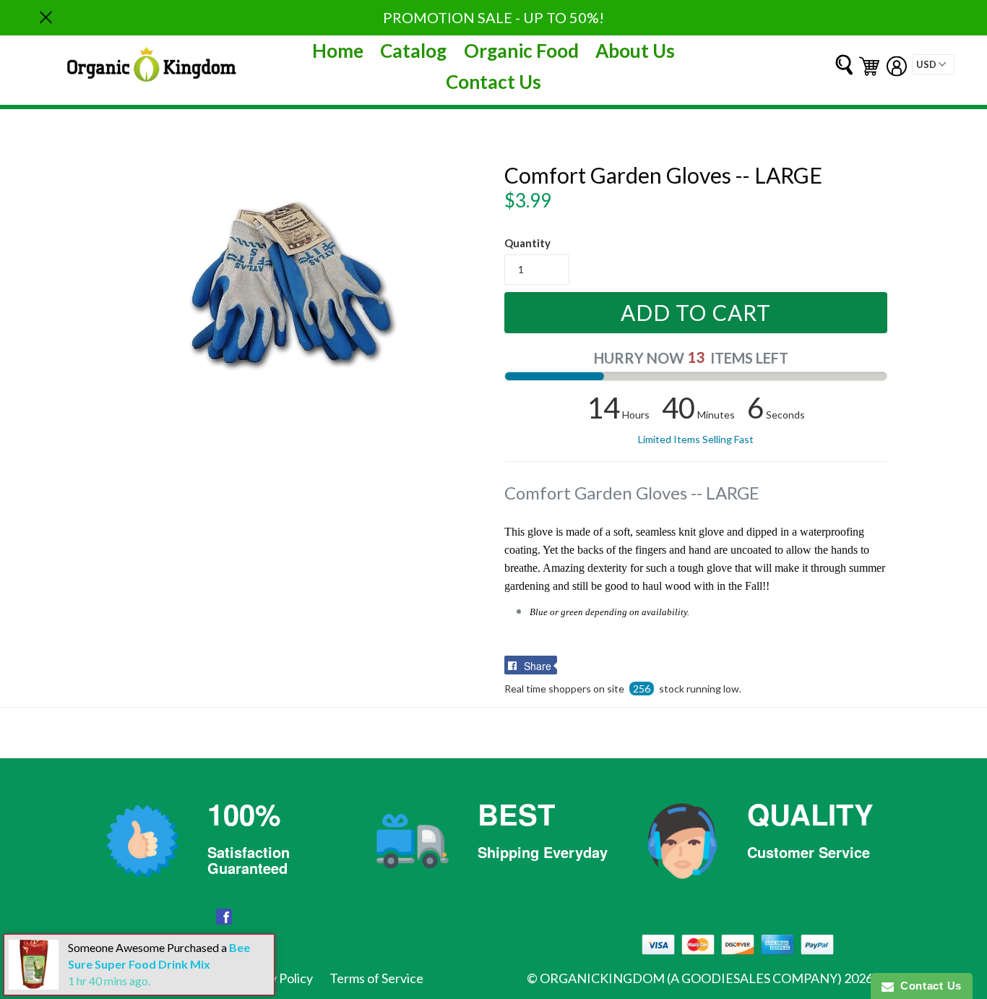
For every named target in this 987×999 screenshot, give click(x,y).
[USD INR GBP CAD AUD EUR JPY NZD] (933, 64)
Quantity (527, 242)
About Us (635, 50)
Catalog (413, 50)
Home (337, 50)
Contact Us (493, 81)
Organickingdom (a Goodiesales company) (691, 978)
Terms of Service (376, 978)
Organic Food (521, 50)
